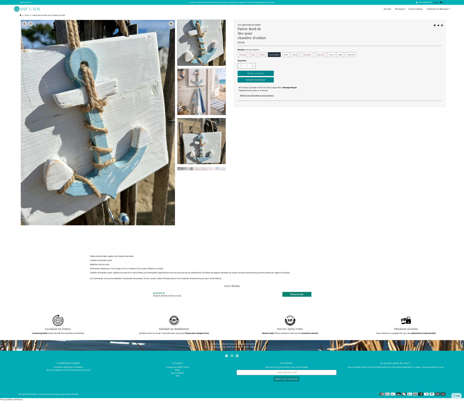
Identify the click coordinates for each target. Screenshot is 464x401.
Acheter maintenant (256, 80)
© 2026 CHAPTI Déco (27, 394)
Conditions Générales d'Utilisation (68, 367)
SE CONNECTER (424, 2)
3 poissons (242, 55)
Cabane (262, 55)
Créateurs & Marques (437, 9)
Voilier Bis (350, 55)
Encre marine (274, 55)
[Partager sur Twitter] (438, 25)
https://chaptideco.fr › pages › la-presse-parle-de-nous (420, 367)
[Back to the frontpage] (21, 15)
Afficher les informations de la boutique (257, 95)
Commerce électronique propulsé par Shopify (58, 394)
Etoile (285, 55)
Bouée (253, 55)
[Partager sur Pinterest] (442, 25)
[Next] (30, 23)
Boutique (399, 9)
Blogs (177, 370)
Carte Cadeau (415, 9)
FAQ (177, 376)
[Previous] (24, 23)
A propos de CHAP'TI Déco (177, 367)
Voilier (340, 55)
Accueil (387, 9)
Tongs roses (320, 55)
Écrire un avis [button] (296, 294)
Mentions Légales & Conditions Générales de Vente (68, 370)
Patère (27, 15)
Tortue (331, 55)
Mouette (295, 55)
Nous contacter (177, 373)
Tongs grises (307, 55)
